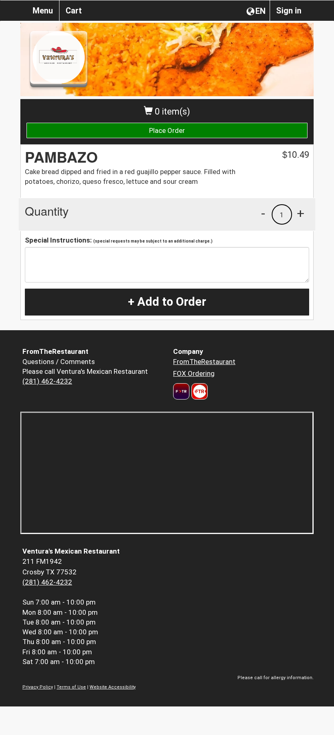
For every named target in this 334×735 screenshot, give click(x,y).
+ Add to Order (167, 302)
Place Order (167, 130)
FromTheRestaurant (204, 362)
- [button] (263, 213)
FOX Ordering (194, 373)
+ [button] (300, 213)
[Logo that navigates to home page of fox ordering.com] (198, 391)
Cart (74, 10)
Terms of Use (71, 687)
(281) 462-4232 (47, 381)
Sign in (288, 10)
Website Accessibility (113, 687)
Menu (43, 10)
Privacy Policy (37, 687)
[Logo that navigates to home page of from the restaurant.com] (181, 391)
